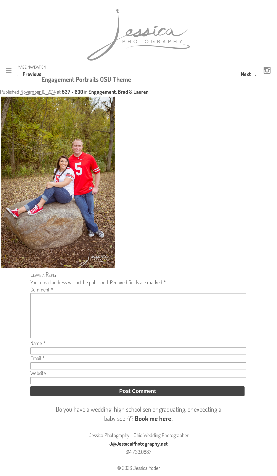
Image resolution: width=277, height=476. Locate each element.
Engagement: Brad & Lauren (118, 91)
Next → (249, 74)
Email (37, 358)
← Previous (28, 74)
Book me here (153, 418)
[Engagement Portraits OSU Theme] (58, 267)
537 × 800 (72, 91)
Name (37, 343)
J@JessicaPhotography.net (138, 443)
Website (38, 373)
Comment (41, 289)
